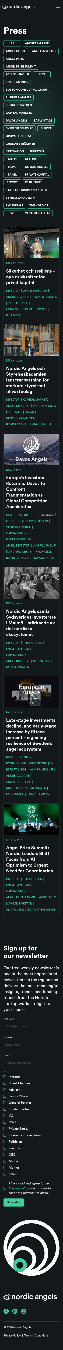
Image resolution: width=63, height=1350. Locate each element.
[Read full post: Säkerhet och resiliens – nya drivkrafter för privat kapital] (31, 242)
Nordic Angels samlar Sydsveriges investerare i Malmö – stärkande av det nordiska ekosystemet (31, 623)
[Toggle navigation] (58, 7)
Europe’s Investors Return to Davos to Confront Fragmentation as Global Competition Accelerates (27, 492)
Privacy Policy (19, 1188)
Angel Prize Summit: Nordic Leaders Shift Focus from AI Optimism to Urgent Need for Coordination (29, 859)
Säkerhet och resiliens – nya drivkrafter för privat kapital (30, 277)
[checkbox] (31, 1126)
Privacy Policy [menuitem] (12, 1335)
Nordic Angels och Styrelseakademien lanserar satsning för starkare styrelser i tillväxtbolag (27, 380)
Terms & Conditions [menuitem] (36, 1335)
